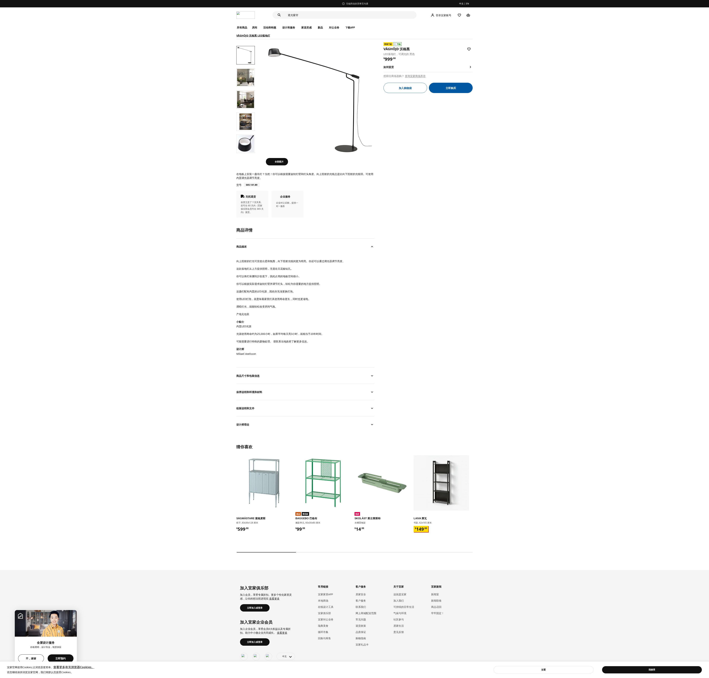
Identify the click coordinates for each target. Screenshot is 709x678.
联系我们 (361, 607)
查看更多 (274, 598)
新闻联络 (436, 600)
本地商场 (323, 600)
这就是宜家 (399, 594)
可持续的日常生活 (403, 607)
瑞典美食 (323, 625)
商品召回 (436, 607)
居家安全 (361, 594)
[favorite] (469, 49)
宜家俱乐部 (324, 613)
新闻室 (435, 594)
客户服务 (361, 600)
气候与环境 (399, 613)
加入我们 (398, 600)
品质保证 (361, 632)
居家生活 (398, 625)
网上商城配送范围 (366, 613)
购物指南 (361, 638)
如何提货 (388, 67)
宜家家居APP (325, 594)
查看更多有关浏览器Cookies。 (73, 667)
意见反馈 (398, 632)
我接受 (652, 669)
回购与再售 (324, 638)
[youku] (268, 656)
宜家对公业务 (325, 619)
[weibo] (256, 656)
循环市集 (323, 632)
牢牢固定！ (437, 613)
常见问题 (361, 619)
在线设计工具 (325, 607)
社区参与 (398, 619)
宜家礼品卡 (362, 644)
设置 (543, 669)
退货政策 (361, 625)
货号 (239, 185)
